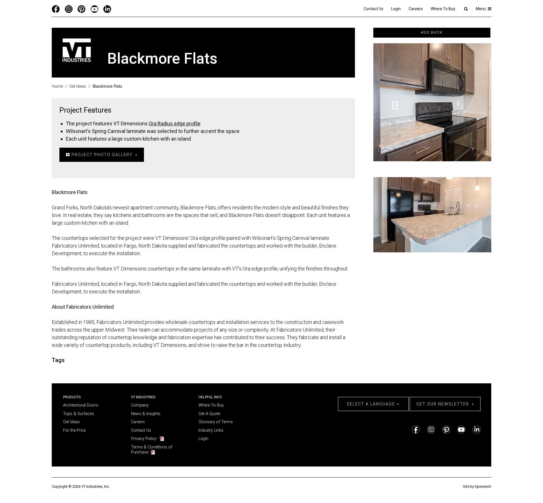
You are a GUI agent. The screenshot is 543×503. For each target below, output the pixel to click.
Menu (481, 9)
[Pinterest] (81, 9)
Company (139, 405)
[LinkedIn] (107, 9)
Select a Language (372, 404)
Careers (416, 9)
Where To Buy (443, 9)
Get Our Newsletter (442, 404)
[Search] (465, 9)
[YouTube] (94, 9)
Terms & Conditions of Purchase (151, 450)
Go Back (433, 32)
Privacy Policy (143, 438)
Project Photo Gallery (101, 154)
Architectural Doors (80, 405)
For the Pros (74, 430)
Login (396, 9)
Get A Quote (209, 413)
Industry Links (211, 430)
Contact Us (373, 9)
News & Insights (145, 413)
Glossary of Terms (216, 422)
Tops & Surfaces (78, 413)
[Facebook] (56, 9)
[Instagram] (69, 9)
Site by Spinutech (477, 486)
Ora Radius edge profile (175, 123)
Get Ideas (71, 422)
